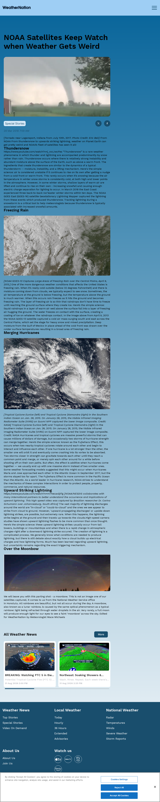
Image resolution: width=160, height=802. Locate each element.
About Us (8, 758)
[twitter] (98, 124)
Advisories (61, 738)
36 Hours (60, 728)
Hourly (58, 722)
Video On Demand (14, 728)
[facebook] (107, 124)
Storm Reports (116, 738)
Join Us (7, 763)
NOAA (7, 141)
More (101, 634)
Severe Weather (116, 733)
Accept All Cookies (119, 795)
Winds (110, 728)
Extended (60, 733)
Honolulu (12, 603)
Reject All (119, 787)
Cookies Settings (119, 779)
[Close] (155, 786)
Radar (110, 717)
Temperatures (115, 722)
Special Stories (12, 722)
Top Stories (10, 717)
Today (58, 717)
